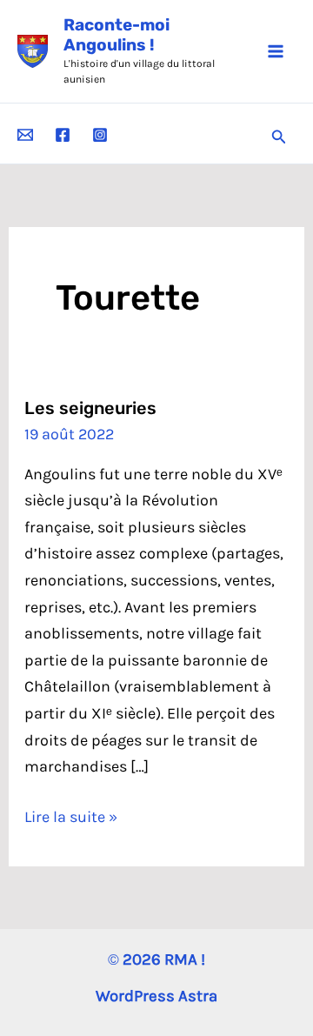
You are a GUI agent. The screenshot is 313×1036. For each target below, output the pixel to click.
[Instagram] (100, 135)
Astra (197, 996)
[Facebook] (62, 135)
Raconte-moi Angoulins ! (116, 35)
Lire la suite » (70, 818)
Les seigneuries (90, 408)
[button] (279, 137)
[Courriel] (25, 135)
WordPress (135, 996)
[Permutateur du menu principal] (275, 50)
